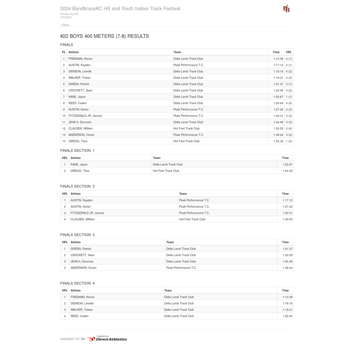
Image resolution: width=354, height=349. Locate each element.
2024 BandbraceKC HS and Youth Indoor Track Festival (120, 8)
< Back (64, 25)
